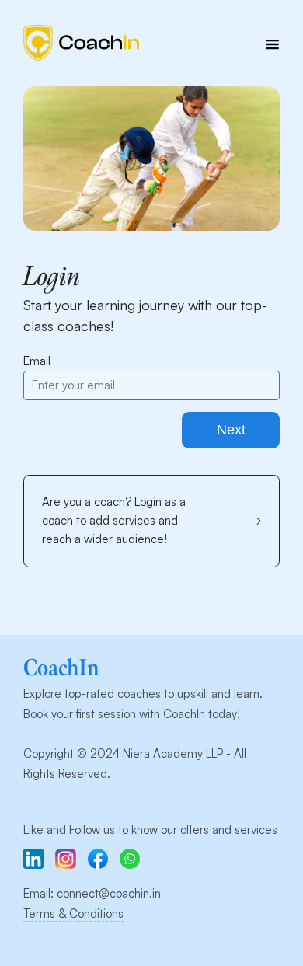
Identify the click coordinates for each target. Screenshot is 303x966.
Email (36, 361)
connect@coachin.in (109, 893)
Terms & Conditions (73, 913)
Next (231, 430)
